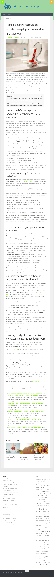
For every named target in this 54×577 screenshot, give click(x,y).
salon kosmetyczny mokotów (43, 548)
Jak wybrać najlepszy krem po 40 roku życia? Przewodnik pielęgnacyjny (10, 506)
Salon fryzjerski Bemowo (46, 546)
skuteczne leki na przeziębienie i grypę (42, 551)
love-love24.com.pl (37, 381)
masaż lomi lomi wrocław (40, 522)
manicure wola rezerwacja (46, 520)
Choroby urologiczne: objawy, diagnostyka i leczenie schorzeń (11, 457)
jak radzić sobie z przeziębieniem (42, 499)
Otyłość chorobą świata (14, 387)
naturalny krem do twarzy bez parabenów (43, 533)
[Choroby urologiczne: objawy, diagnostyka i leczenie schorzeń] (13, 448)
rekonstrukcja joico (39, 546)
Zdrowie (8, 18)
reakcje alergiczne (13, 349)
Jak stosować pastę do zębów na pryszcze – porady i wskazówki (23, 103)
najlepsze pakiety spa (44, 525)
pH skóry (22, 217)
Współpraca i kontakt (7, 14)
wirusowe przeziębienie (43, 562)
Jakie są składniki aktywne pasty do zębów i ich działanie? (23, 101)
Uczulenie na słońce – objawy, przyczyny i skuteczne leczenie (25, 457)
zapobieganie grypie (42, 564)
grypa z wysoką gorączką (42, 488)
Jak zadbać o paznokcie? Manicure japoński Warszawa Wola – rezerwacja (10, 484)
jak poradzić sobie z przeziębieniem (43, 494)
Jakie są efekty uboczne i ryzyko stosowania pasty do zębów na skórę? (25, 105)
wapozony (48, 561)
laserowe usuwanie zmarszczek (44, 507)
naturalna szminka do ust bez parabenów (43, 529)
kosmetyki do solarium (41, 505)
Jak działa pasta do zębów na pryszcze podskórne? (21, 100)
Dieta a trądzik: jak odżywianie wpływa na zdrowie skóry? (24, 419)
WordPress (10, 574)
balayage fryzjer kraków (39, 479)
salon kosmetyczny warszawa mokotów (42, 549)
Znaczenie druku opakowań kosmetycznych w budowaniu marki (9, 500)
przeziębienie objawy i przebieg (42, 543)
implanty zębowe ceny (42, 492)
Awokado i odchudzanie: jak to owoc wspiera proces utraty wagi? (26, 411)
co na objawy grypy (42, 482)
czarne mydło (43, 483)
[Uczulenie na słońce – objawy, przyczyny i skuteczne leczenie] (27, 448)
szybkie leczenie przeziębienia (42, 559)
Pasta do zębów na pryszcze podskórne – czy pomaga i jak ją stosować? (25, 98)
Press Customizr (20, 574)
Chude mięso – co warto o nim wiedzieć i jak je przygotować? (24, 427)
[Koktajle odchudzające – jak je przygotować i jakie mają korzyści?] (41, 448)
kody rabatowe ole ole (43, 502)
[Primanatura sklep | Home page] (21, 6)
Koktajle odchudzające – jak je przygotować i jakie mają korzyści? (40, 457)
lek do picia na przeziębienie (41, 510)
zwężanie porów (27, 181)
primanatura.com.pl (12, 37)
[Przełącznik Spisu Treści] (41, 96)
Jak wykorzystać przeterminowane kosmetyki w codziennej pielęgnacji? (10, 494)
